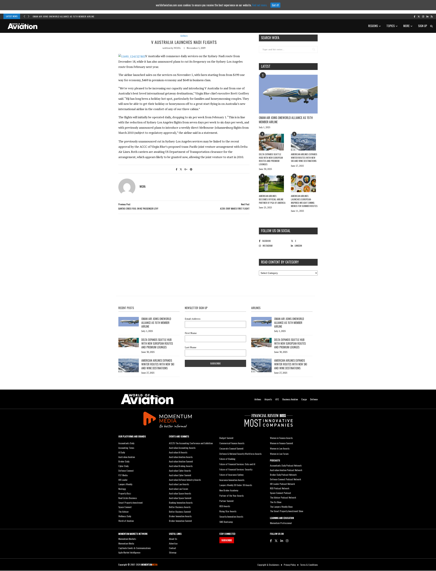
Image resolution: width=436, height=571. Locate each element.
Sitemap (172, 552)
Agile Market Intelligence (129, 552)
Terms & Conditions (309, 564)
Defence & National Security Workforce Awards (240, 453)
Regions (373, 26)
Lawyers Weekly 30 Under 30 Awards (235, 485)
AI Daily (121, 452)
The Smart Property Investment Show (286, 511)
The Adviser (123, 511)
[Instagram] (287, 540)
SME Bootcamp (226, 522)
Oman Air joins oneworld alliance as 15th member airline (63, 16)
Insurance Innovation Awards (231, 480)
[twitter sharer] (181, 169)
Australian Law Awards (179, 484)
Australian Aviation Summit (181, 461)
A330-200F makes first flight (235, 208)
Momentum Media (126, 543)
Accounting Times (126, 447)
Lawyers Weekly (125, 484)
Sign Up (422, 26)
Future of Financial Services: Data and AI (237, 464)
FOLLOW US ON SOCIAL (275, 230)
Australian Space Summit (180, 498)
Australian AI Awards (178, 452)
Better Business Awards (180, 507)
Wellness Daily (124, 516)
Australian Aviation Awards (181, 457)
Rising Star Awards (227, 511)
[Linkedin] (281, 540)
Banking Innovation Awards (181, 502)
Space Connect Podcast (280, 493)
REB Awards (224, 506)
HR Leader (123, 479)
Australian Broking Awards (181, 466)
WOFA (177, 48)
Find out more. (259, 5)
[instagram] (423, 16)
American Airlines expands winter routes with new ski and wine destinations (304, 157)
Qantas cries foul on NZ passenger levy (138, 208)
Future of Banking (227, 459)
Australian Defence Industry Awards (185, 479)
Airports (268, 399)
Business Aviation (290, 399)
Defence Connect (126, 470)
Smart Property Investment (130, 502)
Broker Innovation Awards (180, 516)
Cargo (304, 399)
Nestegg (122, 488)
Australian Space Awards (180, 493)
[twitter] (419, 16)
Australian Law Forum (178, 488)
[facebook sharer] (176, 169)
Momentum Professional (281, 523)
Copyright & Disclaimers (268, 564)
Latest (265, 66)
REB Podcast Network (279, 488)
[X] (276, 540)
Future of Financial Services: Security (235, 469)
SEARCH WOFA (270, 37)
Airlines (184, 36)
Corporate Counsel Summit (231, 448)
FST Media (123, 475)
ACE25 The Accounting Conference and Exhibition (191, 443)
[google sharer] (186, 169)
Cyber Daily (123, 466)
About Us (173, 539)
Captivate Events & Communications (134, 548)
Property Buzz (124, 493)
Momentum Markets (127, 539)
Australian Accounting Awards (182, 447)
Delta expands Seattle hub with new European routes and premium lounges (271, 159)
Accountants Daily (126, 443)
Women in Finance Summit (281, 443)
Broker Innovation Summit (180, 520)
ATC (277, 399)
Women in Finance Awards (281, 438)
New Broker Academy (228, 490)
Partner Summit (226, 501)
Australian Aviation (126, 457)
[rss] (432, 16)
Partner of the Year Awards (231, 495)
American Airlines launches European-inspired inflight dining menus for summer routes (304, 201)
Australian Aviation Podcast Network (286, 470)
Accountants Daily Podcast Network (285, 465)
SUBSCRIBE (226, 540)
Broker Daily (123, 461)
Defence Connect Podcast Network (285, 479)
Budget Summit (226, 438)
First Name (191, 333)
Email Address (192, 318)
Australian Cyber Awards (180, 470)
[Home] (147, 399)
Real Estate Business (127, 498)
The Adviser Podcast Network (283, 497)
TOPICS (390, 26)
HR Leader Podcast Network (282, 484)
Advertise (173, 543)
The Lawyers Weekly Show (281, 506)
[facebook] (414, 16)
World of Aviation (126, 520)
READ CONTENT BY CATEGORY (280, 261)
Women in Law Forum (279, 453)
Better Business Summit (180, 511)
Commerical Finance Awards (231, 443)
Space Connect (125, 507)
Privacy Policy (290, 564)
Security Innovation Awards (231, 516)
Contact (172, 548)
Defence (314, 399)
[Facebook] (271, 540)
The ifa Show (275, 502)
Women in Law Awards (280, 448)
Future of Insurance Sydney (231, 474)
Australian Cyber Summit (180, 475)
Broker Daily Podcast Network (283, 474)
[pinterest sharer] (191, 169)
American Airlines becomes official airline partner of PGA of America (272, 199)
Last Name (190, 347)
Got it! (275, 5)
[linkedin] (427, 16)
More (406, 26)
